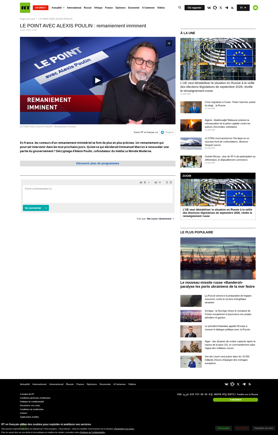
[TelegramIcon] (226, 7)
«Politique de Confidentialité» (92, 432)
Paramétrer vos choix (30, 405)
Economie (133, 7)
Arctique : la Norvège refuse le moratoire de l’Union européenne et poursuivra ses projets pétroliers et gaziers (228, 314)
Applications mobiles (29, 417)
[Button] (255, 7)
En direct (40, 8)
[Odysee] (215, 7)
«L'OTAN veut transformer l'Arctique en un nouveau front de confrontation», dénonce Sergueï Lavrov (227, 141)
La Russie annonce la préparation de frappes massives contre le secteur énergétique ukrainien (228, 299)
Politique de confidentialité (32, 402)
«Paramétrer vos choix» (124, 429)
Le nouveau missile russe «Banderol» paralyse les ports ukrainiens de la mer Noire (217, 284)
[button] (97, 80)
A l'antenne (148, 7)
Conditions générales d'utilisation (35, 398)
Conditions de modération (31, 409)
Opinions (120, 7)
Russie (88, 7)
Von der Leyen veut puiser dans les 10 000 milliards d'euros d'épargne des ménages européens (227, 360)
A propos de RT (27, 394)
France (109, 7)
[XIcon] (220, 7)
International (74, 7)
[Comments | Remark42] (98, 201)
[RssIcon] (232, 7)
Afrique (98, 7)
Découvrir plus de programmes (97, 163)
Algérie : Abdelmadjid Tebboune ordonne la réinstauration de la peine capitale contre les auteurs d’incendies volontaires (227, 123)
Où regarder (194, 7)
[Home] (25, 8)
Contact (23, 413)
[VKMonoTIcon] (209, 7)
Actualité (57, 7)
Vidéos (161, 7)
